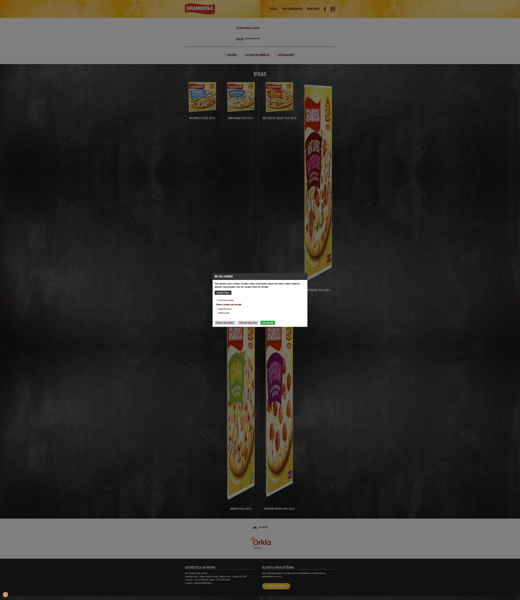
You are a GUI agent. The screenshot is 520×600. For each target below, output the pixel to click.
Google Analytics (225, 309)
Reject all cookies (225, 322)
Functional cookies (226, 300)
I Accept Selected (248, 322)
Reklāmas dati (224, 313)
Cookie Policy (223, 292)
